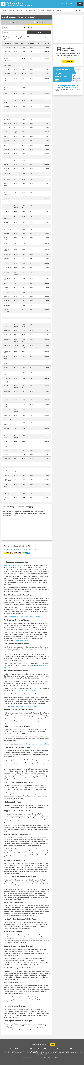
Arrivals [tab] (15, 22)
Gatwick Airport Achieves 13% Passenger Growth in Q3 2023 (67, 86)
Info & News (50, 10)
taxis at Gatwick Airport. (22, 640)
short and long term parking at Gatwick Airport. (35, 744)
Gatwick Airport (19, 4)
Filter (39, 32)
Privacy (67, 1048)
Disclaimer (60, 1048)
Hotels (59, 10)
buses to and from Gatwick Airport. (25, 690)
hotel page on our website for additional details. (23, 706)
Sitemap (72, 1048)
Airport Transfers (30, 10)
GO (80, 4)
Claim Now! (68, 61)
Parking (41, 10)
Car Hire (19, 10)
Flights (11, 10)
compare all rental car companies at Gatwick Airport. (24, 616)
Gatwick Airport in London (11, 565)
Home (4, 10)
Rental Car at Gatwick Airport (18, 549)
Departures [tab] (41, 22)
